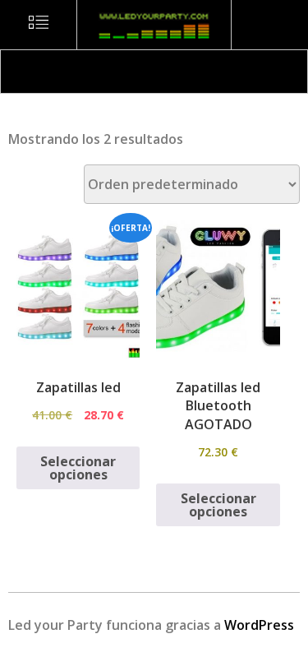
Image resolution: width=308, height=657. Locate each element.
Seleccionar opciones (78, 467)
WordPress (259, 625)
